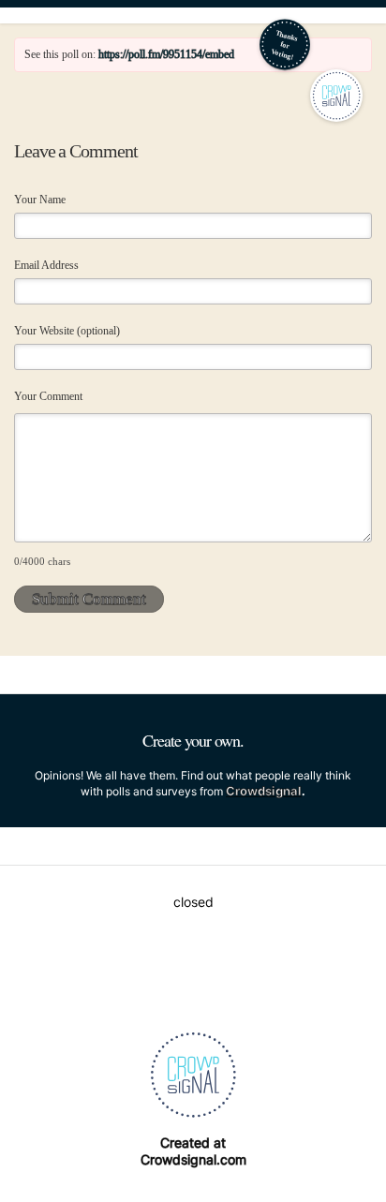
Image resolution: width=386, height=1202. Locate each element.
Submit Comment (89, 599)
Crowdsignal (264, 790)
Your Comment (48, 396)
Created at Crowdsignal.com (193, 1151)
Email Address (46, 265)
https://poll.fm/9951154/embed (166, 54)
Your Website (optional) (67, 330)
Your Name (40, 199)
